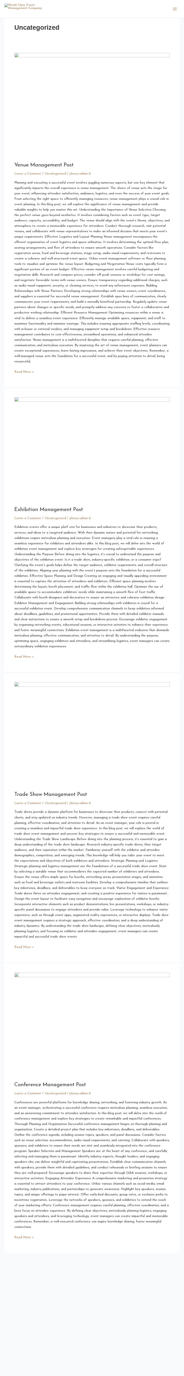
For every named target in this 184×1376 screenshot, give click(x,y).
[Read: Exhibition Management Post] (92, 449)
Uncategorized (55, 173)
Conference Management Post (50, 1085)
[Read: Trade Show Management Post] (92, 734)
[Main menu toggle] (175, 9)
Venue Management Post (44, 165)
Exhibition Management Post (48, 509)
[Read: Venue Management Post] (92, 105)
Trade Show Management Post (50, 794)
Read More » (24, 371)
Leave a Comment (27, 173)
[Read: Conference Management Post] (92, 1025)
